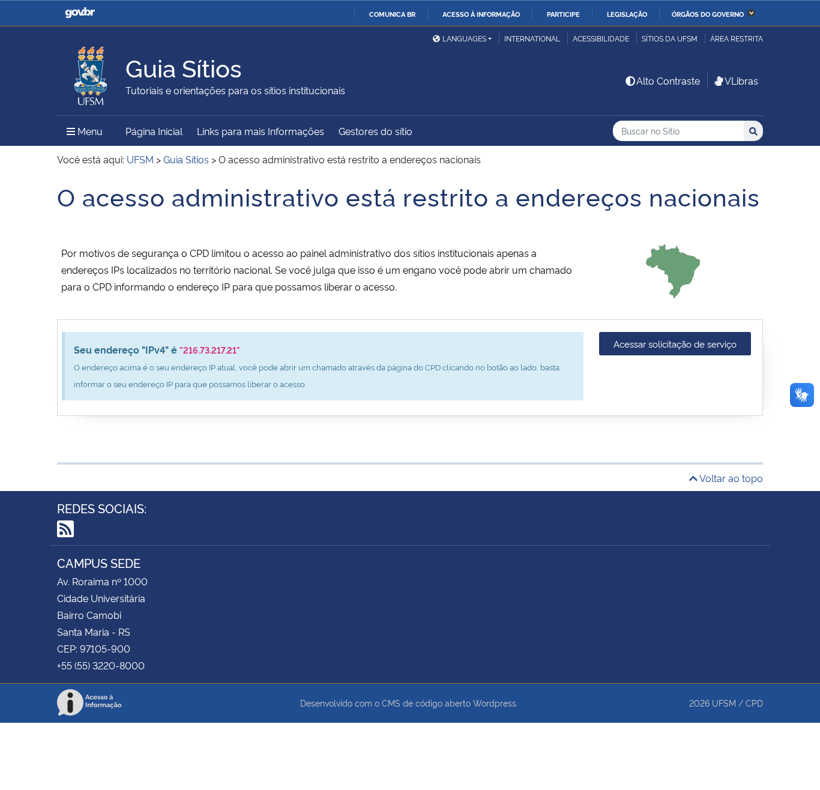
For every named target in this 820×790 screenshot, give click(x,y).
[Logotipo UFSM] (91, 72)
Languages (464, 38)
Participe (563, 14)
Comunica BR (392, 14)
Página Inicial (153, 130)
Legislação (627, 14)
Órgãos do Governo (708, 14)
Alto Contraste (668, 80)
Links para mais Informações (260, 130)
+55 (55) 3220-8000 (101, 665)
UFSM (724, 702)
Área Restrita (736, 38)
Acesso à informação (481, 14)
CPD (754, 702)
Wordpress (494, 702)
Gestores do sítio (375, 130)
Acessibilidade (601, 38)
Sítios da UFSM (670, 38)
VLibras (741, 80)
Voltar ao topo (730, 477)
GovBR (80, 13)
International (532, 38)
